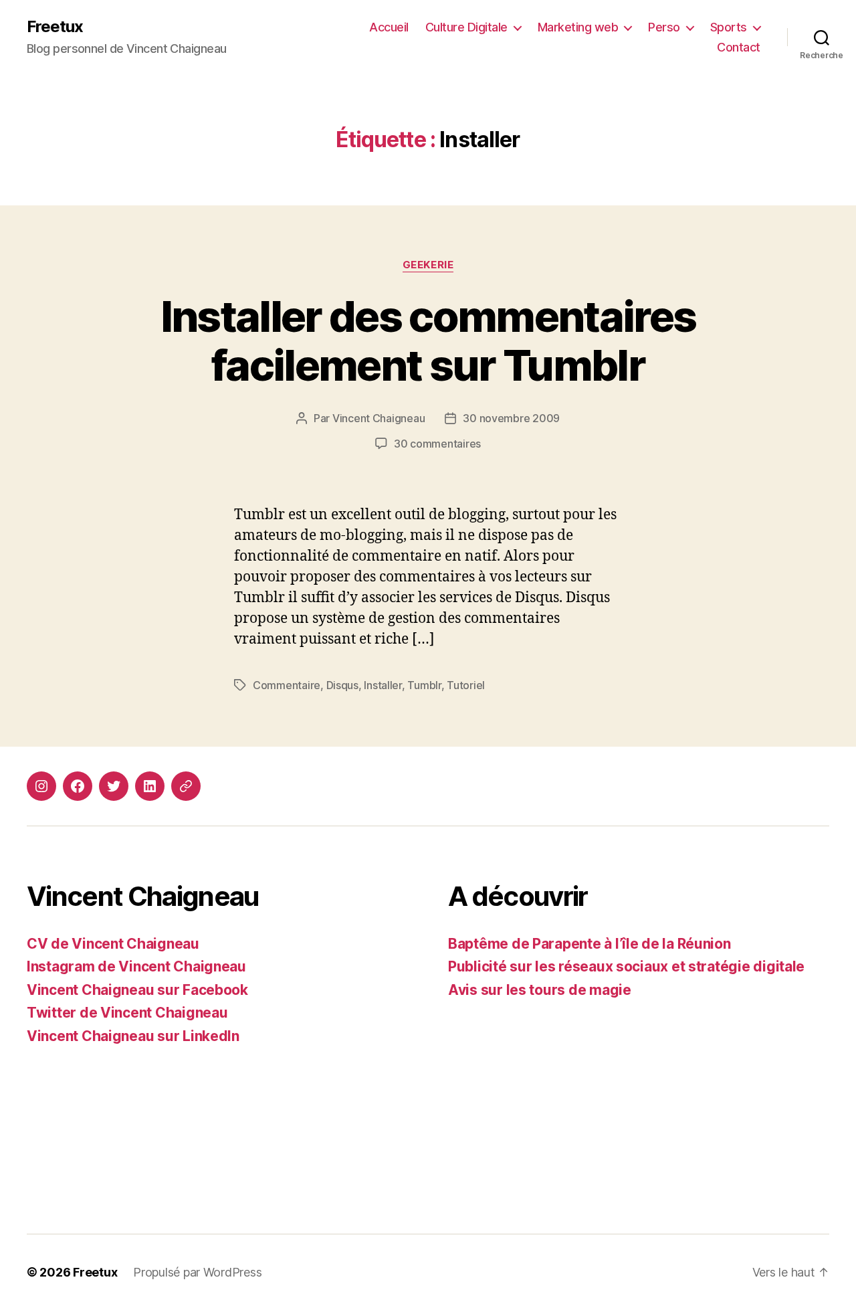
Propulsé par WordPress (197, 1272)
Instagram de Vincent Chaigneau (136, 966)
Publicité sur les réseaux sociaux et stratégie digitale (626, 966)
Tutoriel (466, 685)
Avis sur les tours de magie (539, 989)
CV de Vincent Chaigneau (113, 943)
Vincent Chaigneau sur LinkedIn (133, 1036)
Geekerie (428, 265)
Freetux (55, 27)
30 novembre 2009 (511, 418)
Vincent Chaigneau (378, 418)
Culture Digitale (466, 27)
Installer (383, 685)
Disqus (342, 685)
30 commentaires (437, 443)
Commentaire (286, 685)
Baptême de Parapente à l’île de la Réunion (589, 943)
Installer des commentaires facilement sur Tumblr (428, 340)
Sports (728, 27)
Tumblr (424, 685)
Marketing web (578, 27)
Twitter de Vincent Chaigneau (127, 1012)
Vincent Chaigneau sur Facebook (137, 989)
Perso (664, 27)
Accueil (389, 27)
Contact (738, 47)
